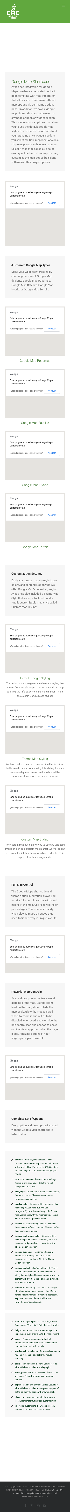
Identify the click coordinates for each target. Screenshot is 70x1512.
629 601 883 (19, 1493)
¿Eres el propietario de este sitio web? (26, 203)
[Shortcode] (35, 40)
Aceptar (52, 203)
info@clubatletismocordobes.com (41, 1493)
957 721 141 (57, 1490)
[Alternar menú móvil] (63, 6)
